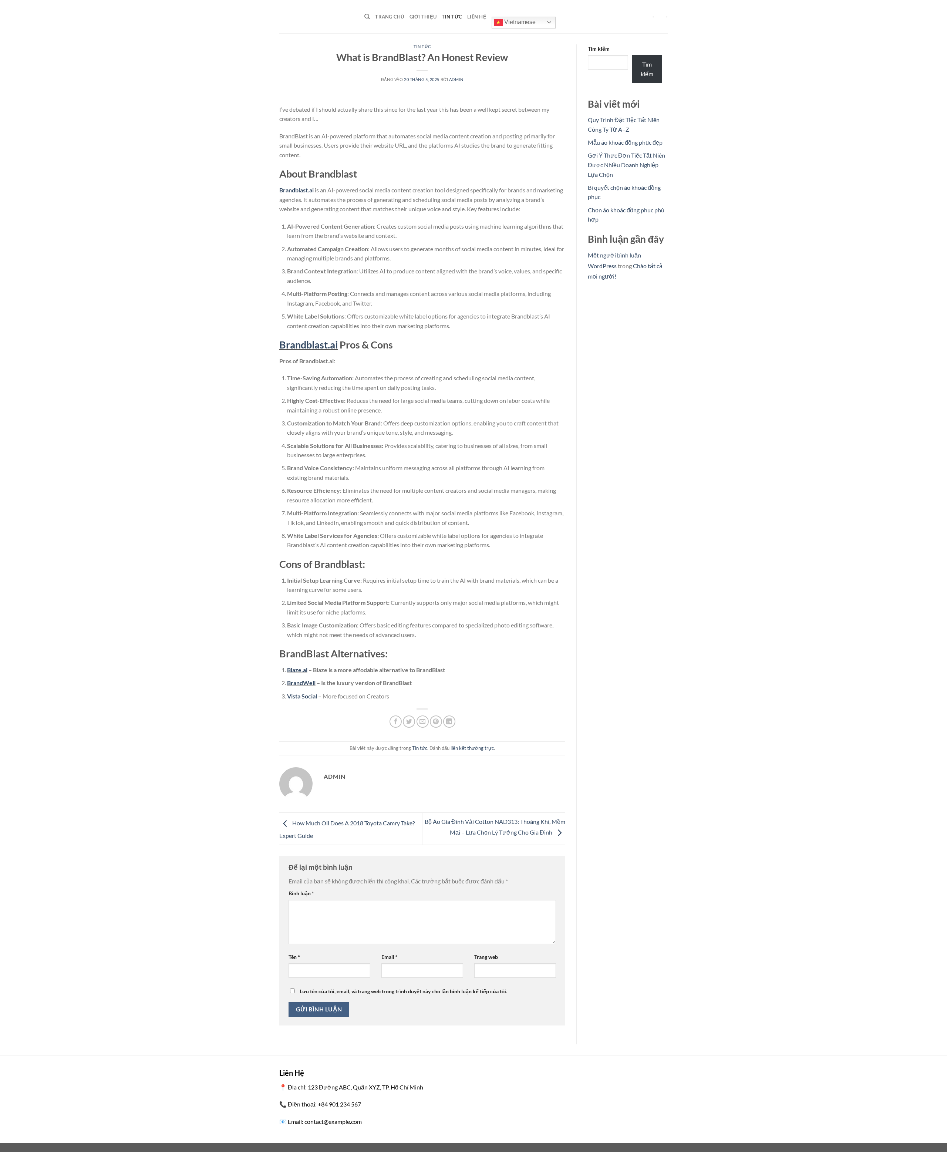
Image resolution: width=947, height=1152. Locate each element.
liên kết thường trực (472, 748)
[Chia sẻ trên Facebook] (396, 721)
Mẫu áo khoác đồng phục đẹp (625, 142)
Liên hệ (476, 17)
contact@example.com (333, 1121)
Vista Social (302, 696)
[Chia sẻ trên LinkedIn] (449, 721)
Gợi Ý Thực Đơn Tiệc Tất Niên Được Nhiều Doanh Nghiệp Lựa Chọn (626, 165)
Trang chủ (389, 17)
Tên (294, 957)
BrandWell (301, 682)
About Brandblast (318, 174)
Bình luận (301, 893)
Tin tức (452, 17)
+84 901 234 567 (339, 1104)
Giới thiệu (423, 17)
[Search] (367, 17)
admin (456, 79)
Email (389, 957)
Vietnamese (519, 22)
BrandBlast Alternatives (332, 653)
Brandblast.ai (296, 189)
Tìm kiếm (599, 49)
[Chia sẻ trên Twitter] (409, 721)
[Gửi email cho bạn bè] (423, 721)
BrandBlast (293, 135)
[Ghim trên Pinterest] (436, 721)
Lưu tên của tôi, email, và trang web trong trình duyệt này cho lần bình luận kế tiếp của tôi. (403, 991)
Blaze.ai (297, 669)
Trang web (486, 957)
